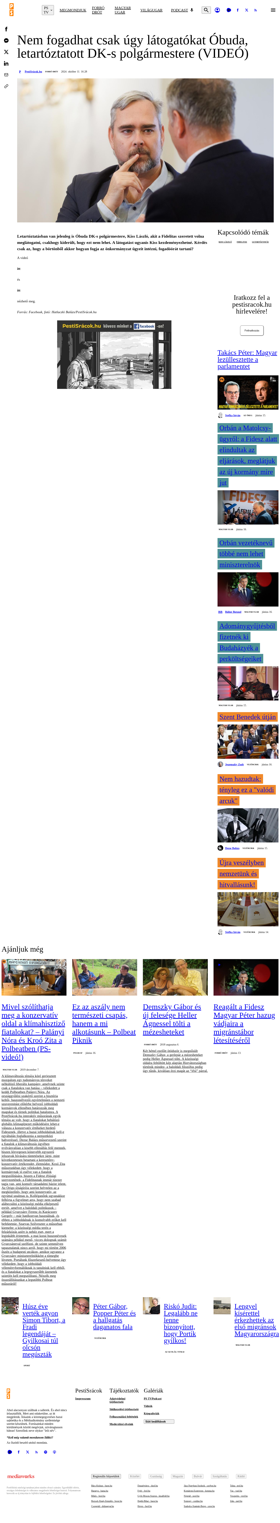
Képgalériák (151, 1413)
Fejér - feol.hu (144, 1491)
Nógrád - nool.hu (191, 1496)
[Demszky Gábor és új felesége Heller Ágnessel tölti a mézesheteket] (175, 977)
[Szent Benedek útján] (248, 742)
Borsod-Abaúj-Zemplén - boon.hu (106, 1501)
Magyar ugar (123, 10)
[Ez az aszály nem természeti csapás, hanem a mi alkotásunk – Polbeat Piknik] (104, 977)
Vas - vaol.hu (236, 1491)
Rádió (241, 1476)
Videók (148, 1406)
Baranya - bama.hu (99, 1491)
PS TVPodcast (153, 1398)
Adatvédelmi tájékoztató (117, 1400)
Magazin (178, 1476)
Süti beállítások (155, 1421)
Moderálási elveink (121, 1424)
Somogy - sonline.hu (193, 1501)
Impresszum (83, 1398)
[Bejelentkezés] (217, 10)
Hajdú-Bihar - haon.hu (148, 1501)
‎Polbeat (77, 1053)
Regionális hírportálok (106, 1476)
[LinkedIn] (6, 63)
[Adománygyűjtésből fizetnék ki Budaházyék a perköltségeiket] (248, 683)
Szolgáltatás (220, 1476)
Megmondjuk (73, 10)
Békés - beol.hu (98, 1496)
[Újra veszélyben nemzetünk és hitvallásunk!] (248, 909)
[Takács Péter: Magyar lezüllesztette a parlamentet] (248, 392)
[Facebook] (238, 10)
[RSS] (256, 10)
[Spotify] (45, 1452)
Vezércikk (253, 764)
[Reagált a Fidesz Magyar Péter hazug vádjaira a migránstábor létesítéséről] (246, 977)
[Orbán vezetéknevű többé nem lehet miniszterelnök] (248, 589)
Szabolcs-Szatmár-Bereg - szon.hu (199, 1506)
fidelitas (242, 242)
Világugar (151, 10)
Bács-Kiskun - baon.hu (101, 1485)
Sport (27, 1366)
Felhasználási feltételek (124, 1416)
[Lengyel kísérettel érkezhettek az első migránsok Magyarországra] (222, 1305)
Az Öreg (247, 415)
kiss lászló (225, 242)
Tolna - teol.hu (236, 1485)
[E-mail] (6, 75)
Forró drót (98, 10)
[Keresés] (206, 10)
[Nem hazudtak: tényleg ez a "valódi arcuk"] (248, 825)
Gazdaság (156, 1476)
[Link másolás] (6, 86)
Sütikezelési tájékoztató (124, 1409)
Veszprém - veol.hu (239, 1496)
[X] (247, 10)
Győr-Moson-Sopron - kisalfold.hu (154, 1496)
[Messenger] (6, 40)
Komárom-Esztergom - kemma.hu (199, 1491)
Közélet (134, 1476)
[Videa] (229, 10)
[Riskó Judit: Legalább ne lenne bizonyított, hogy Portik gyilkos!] (151, 1305)
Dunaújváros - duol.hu (148, 1485)
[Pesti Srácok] (23, 10)
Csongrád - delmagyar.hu (102, 1506)
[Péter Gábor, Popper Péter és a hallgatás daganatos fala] (80, 1305)
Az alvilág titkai (174, 1352)
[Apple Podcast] (54, 1452)
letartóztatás (260, 242)
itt (18, 269)
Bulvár (198, 1476)
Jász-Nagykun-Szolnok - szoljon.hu (200, 1485)
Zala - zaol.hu (236, 1501)
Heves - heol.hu (145, 1506)
